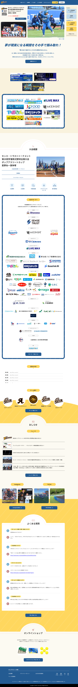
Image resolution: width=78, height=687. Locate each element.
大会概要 (28, 2)
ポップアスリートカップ (11, 372)
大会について (22, 2)
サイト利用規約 (12, 676)
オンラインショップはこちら (32, 659)
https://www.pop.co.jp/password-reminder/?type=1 (22, 572)
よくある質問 (39, 2)
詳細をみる (32, 61)
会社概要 (10, 673)
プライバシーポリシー (25, 673)
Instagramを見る (16, 507)
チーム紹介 (33, 2)
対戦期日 (18, 173)
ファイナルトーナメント (18, 177)
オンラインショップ (47, 2)
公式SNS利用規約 (39, 673)
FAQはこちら (71, 33)
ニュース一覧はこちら (33, 475)
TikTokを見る (48, 507)
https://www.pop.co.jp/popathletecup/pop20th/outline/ (23, 555)
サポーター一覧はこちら (33, 354)
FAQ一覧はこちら (33, 615)
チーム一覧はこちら (33, 410)
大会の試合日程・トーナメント (18, 169)
